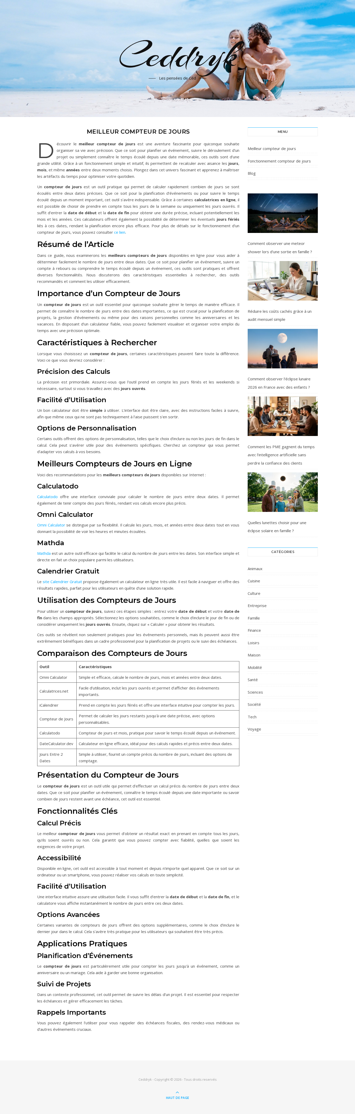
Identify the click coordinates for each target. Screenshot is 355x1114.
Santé (253, 679)
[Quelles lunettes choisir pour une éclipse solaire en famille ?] (283, 492)
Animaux (255, 568)
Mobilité (255, 667)
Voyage (254, 729)
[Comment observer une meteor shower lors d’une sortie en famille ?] (283, 213)
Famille (254, 618)
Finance (254, 630)
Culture (254, 593)
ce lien (119, 232)
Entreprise (257, 605)
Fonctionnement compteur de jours (279, 161)
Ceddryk (178, 55)
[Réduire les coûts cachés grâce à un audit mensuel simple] (283, 281)
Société (254, 704)
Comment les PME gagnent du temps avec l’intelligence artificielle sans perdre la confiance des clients (281, 455)
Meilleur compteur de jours (272, 148)
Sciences (255, 692)
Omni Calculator (51, 524)
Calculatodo (47, 496)
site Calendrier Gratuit (62, 581)
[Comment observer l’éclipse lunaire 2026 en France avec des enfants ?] (283, 348)
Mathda (44, 553)
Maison (254, 654)
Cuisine (254, 580)
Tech (252, 716)
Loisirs (253, 642)
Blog (252, 173)
